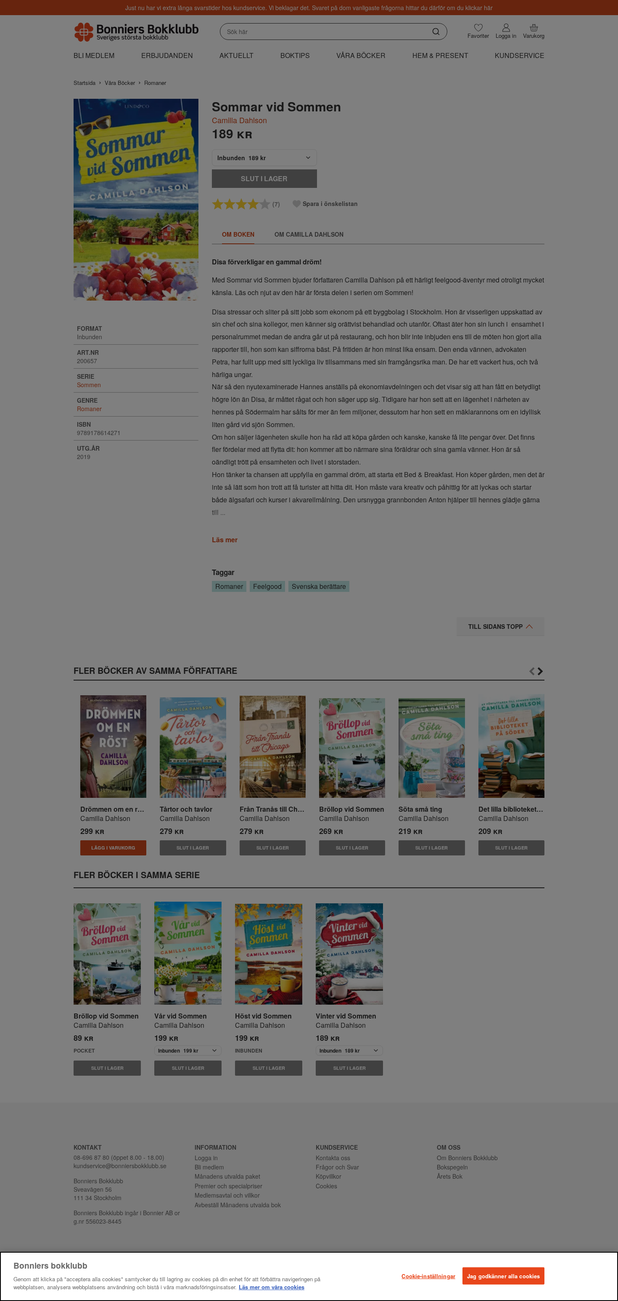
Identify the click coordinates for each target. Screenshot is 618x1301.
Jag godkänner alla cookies (503, 1276)
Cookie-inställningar (428, 1276)
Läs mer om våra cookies (271, 1287)
